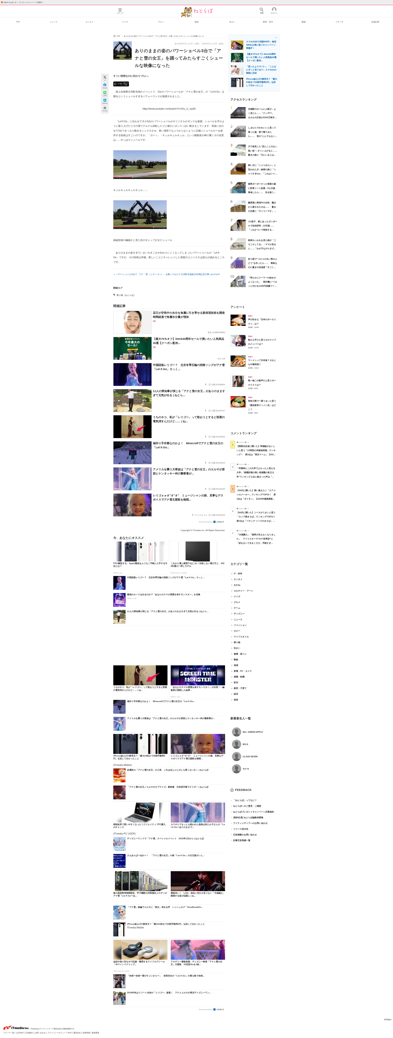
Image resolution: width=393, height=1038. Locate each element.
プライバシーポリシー (56, 1033)
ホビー (237, 631)
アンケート (237, 307)
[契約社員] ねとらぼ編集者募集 (246, 817)
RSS (70, 1033)
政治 (236, 682)
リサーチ (339, 22)
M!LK (245, 744)
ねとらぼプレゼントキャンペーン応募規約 (252, 812)
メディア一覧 (9, 1033)
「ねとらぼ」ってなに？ (243, 800)
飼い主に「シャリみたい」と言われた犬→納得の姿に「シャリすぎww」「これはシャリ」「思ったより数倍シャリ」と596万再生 (262, 173)
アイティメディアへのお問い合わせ (249, 823)
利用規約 (387, 1020)
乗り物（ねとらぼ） (126, 295)
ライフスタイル (241, 636)
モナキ (246, 769)
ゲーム (237, 608)
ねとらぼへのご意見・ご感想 (245, 806)
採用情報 (86, 1033)
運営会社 (77, 1033)
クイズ (125, 22)
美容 (236, 699)
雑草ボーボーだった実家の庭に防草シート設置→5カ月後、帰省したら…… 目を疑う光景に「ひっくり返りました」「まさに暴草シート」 (262, 192)
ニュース (54, 22)
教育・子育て (240, 688)
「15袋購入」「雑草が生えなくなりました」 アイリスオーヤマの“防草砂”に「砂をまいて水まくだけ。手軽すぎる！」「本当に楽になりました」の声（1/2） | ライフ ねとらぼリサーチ (256, 543)
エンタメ (89, 22)
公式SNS (20, 1033)
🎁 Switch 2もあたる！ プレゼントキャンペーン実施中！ (22, 2)
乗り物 (237, 642)
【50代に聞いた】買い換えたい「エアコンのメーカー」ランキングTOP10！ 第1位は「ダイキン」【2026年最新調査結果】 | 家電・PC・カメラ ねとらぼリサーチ (256, 498)
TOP (18, 22)
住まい (232, 22)
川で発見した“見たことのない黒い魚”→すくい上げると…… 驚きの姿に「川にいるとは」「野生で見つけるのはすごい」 (263, 154)
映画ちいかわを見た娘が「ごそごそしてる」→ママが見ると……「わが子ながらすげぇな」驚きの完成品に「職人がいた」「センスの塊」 (262, 248)
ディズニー (239, 613)
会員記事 (375, 22)
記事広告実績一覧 (240, 840)
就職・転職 (239, 676)
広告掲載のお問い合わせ (243, 834)
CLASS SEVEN (250, 756)
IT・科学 (238, 573)
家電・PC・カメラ (243, 671)
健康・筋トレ (240, 654)
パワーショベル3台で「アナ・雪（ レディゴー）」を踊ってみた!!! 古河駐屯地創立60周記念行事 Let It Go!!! (168, 274)
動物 (304, 22)
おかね (237, 585)
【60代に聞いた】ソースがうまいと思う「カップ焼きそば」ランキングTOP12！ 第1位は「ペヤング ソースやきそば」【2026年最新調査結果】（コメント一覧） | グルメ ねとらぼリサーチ (257, 520)
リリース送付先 (239, 829)
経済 (236, 694)
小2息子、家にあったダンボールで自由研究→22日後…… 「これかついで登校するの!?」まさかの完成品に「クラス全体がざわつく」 (262, 229)
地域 (196, 22)
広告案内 (29, 1033)
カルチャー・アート (243, 591)
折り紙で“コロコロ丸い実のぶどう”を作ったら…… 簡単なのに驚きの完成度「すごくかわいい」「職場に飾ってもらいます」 (262, 267)
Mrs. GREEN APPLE (253, 732)
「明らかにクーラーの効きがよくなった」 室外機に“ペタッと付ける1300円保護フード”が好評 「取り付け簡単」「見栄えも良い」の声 (262, 286)
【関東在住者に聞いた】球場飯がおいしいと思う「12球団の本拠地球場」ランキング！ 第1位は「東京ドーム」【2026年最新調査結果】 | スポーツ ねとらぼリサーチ (256, 454)
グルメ (161, 22)
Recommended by (206, 522)
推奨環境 (95, 1033)
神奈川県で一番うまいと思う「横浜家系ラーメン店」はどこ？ (262, 405)
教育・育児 (268, 22)
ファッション (240, 625)
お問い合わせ (40, 1033)
